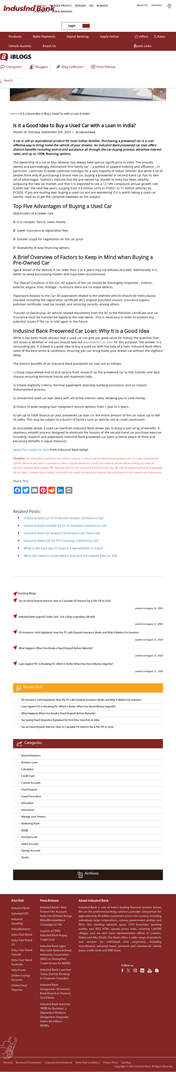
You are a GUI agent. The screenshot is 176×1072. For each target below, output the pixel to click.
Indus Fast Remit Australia (21, 962)
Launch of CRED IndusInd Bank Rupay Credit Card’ (53, 935)
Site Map (126, 1062)
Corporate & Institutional (58, 1062)
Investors (157, 5)
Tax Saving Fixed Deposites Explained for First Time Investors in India (60, 720)
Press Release (105, 67)
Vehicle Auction (20, 46)
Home (14, 114)
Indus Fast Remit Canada (21, 952)
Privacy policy (110, 1062)
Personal (8, 1062)
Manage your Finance (33, 816)
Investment (27, 810)
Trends (25, 857)
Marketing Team (30, 823)
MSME (24, 830)
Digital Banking (78, 36)
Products (15, 36)
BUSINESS (102, 5)
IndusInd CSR (19, 913)
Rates (161, 36)
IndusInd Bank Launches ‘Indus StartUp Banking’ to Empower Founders (55, 974)
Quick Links (143, 46)
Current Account (30, 783)
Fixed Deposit (29, 789)
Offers (143, 36)
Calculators (27, 769)
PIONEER (80, 5)
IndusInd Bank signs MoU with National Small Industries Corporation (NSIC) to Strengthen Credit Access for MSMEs (55, 955)
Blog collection (72, 67)
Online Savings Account (20, 978)
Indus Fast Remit (21, 934)
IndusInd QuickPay (17, 921)
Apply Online (109, 36)
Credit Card (27, 776)
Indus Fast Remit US (21, 942)
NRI (91, 5)
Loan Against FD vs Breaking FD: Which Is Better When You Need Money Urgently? (66, 664)
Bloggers (41, 67)
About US (142, 5)
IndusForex (18, 970)
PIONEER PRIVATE (61, 5)
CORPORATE (41, 11)
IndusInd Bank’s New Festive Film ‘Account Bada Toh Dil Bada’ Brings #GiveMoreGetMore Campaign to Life (56, 916)
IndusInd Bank (20, 908)
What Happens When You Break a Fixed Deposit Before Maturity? (56, 648)
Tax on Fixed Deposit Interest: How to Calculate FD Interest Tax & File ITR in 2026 (65, 601)
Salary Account (29, 844)
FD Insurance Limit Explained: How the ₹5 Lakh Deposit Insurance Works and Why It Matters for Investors (79, 632)
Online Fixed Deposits (19, 988)
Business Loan (29, 762)
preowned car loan (99, 342)
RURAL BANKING (62, 11)
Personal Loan (29, 837)
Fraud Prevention (31, 796)
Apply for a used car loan (31, 450)
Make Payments (44, 36)
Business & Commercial (28, 1062)
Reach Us (49, 46)
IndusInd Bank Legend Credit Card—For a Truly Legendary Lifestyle (57, 617)
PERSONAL (39, 5)
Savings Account (30, 850)
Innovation (27, 803)
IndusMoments (21, 929)
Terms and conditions (87, 1062)
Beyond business (31, 755)
